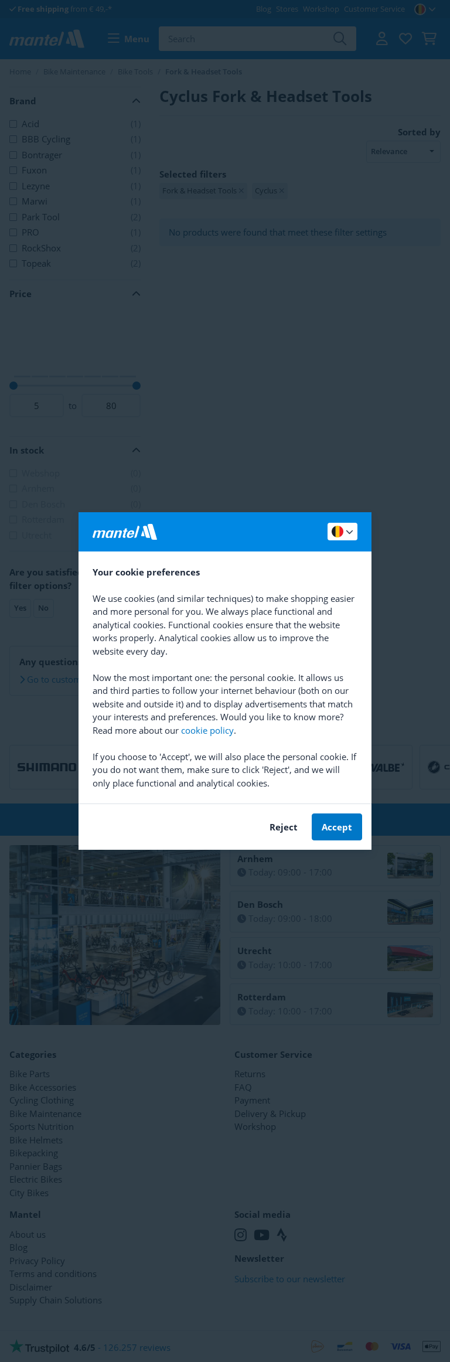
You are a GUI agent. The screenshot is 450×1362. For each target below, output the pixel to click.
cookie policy (207, 730)
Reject (284, 827)
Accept (337, 827)
